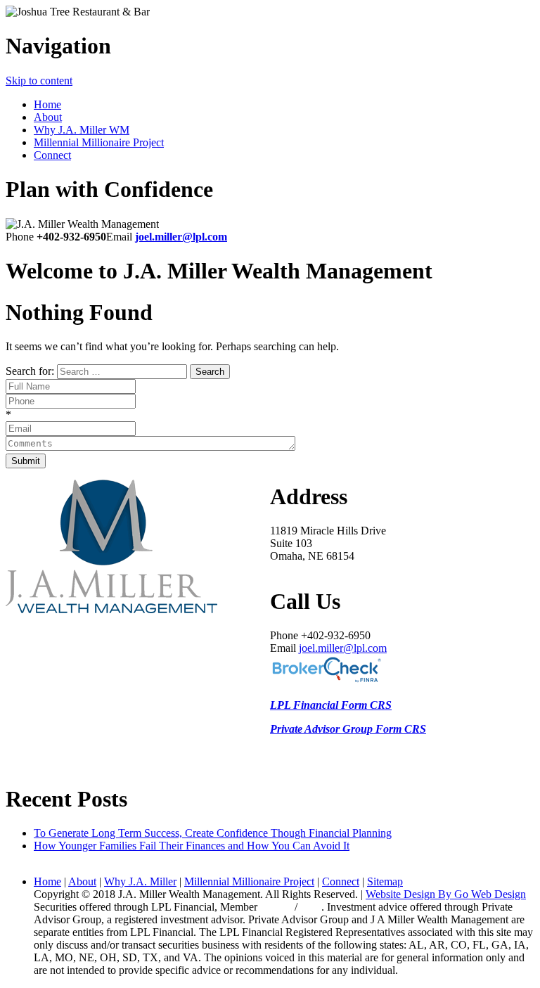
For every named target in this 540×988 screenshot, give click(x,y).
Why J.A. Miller (140, 881)
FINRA (277, 907)
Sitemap (385, 881)
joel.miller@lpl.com (181, 237)
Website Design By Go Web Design (446, 894)
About (48, 117)
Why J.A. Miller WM (81, 130)
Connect (52, 155)
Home (47, 104)
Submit (25, 461)
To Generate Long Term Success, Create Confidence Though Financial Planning (213, 833)
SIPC (309, 907)
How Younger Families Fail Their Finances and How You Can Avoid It (191, 846)
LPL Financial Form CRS (331, 705)
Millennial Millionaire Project (99, 142)
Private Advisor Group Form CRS (348, 729)
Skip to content (39, 80)
